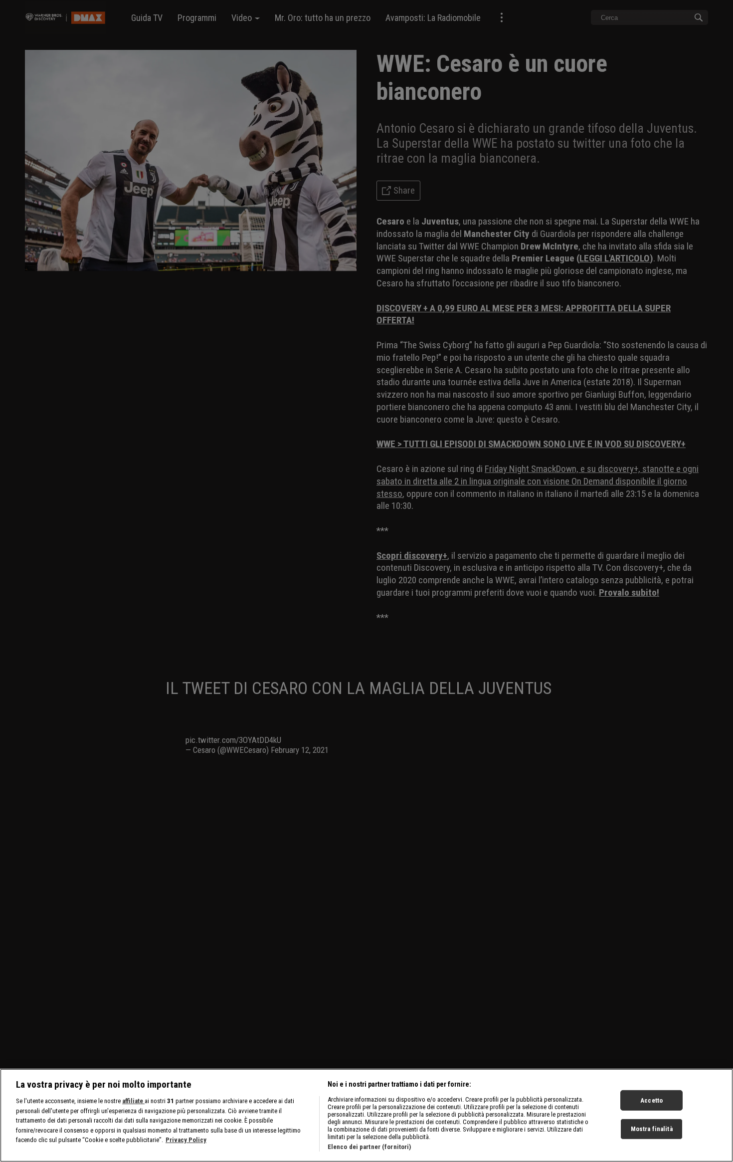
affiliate (133, 1101)
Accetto (651, 1100)
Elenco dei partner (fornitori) (369, 1147)
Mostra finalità (652, 1129)
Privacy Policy (186, 1140)
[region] (366, 1115)
